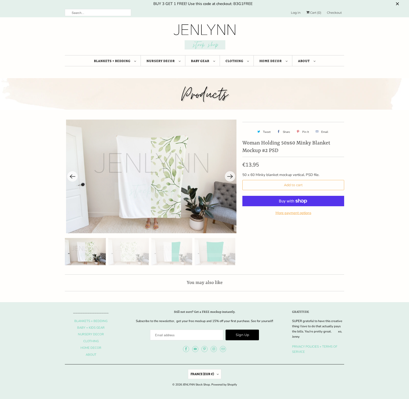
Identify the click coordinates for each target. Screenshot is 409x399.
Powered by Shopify (224, 384)
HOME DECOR (271, 61)
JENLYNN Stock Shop (196, 384)
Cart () (315, 12)
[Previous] (72, 176)
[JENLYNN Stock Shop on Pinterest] (204, 349)
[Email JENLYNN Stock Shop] (223, 349)
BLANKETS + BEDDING (113, 61)
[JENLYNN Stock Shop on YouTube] (195, 349)
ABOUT (304, 61)
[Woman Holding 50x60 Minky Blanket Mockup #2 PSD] (151, 176)
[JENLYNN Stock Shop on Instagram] (214, 349)
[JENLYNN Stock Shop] (204, 37)
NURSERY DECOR (161, 61)
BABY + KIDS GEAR (91, 328)
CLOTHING (235, 61)
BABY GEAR (201, 61)
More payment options (293, 213)
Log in (296, 12)
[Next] (230, 176)
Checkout (334, 12)
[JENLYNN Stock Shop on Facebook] (186, 349)
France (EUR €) (202, 374)
